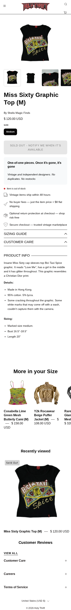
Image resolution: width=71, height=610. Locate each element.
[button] (65, 4)
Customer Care (19, 242)
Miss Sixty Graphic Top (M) (23, 531)
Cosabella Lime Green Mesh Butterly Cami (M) (16, 415)
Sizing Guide (15, 234)
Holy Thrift (39, 608)
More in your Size (35, 371)
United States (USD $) (33, 601)
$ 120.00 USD (59, 531)
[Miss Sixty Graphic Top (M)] (12, 77)
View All (11, 553)
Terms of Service (16, 587)
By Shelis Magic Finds (17, 112)
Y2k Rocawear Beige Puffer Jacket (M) (44, 415)
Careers (9, 573)
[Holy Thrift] (35, 7)
